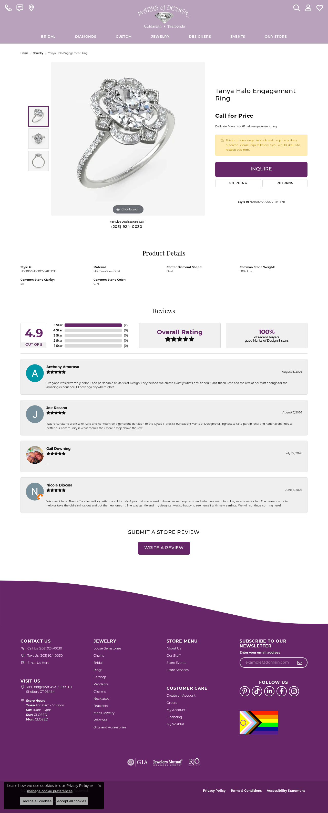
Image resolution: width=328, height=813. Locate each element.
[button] (296, 8)
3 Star (58, 335)
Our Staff (173, 655)
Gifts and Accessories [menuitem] (110, 727)
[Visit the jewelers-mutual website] (167, 762)
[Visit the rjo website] (194, 762)
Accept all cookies (71, 801)
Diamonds (85, 36)
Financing (174, 717)
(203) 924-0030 (126, 227)
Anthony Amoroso (62, 367)
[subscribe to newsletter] (300, 662)
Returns (284, 183)
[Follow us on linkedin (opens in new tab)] (269, 691)
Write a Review (164, 548)
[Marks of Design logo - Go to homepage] (164, 15)
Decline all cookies (37, 801)
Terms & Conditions (246, 790)
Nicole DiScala (59, 485)
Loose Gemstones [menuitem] (107, 648)
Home (24, 53)
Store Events (176, 663)
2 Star (58, 340)
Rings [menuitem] (98, 670)
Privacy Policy (214, 790)
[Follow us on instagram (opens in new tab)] (294, 691)
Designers (200, 36)
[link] (8, 8)
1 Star (58, 346)
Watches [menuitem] (100, 720)
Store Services (178, 670)
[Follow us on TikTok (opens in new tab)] (257, 691)
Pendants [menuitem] (101, 684)
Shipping (238, 183)
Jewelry (160, 36)
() (126, 325)
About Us (174, 648)
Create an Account (181, 695)
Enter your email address (260, 652)
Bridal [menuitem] (98, 663)
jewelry (38, 53)
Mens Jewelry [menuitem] (104, 713)
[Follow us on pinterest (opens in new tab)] (245, 691)
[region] (128, 139)
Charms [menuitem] (100, 691)
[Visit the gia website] (137, 762)
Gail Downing (58, 448)
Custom (124, 36)
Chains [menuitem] (99, 655)
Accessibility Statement (286, 790)
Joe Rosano (56, 408)
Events (237, 36)
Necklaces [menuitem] (101, 698)
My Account (176, 710)
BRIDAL (48, 36)
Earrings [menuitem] (100, 677)
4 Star (58, 330)
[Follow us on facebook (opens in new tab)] (281, 691)
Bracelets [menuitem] (101, 706)
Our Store (276, 36)
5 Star (58, 325)
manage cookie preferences (50, 791)
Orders (172, 703)
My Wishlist (175, 724)
